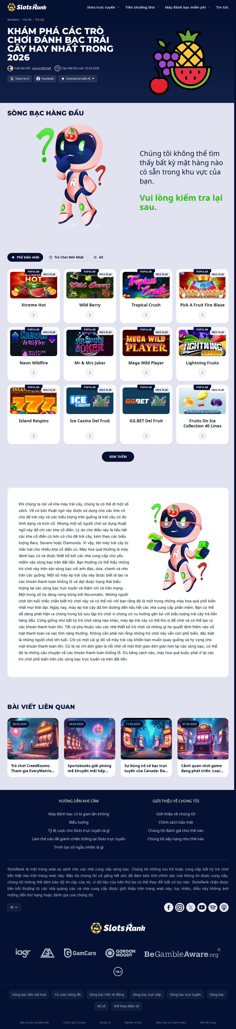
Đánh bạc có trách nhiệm (171, 1022)
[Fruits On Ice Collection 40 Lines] (202, 414)
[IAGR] (23, 953)
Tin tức (222, 7)
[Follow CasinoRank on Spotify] (213, 907)
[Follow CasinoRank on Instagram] (179, 907)
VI (11, 907)
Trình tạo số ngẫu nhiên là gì (78, 847)
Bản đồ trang (208, 1022)
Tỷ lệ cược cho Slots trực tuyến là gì (78, 830)
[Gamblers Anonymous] (47, 953)
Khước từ (105, 1022)
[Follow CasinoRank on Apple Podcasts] (224, 907)
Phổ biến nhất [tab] (28, 257)
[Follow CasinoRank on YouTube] (201, 907)
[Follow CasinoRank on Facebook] (168, 907)
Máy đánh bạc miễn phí (185, 7)
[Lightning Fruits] (202, 354)
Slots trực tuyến (101, 7)
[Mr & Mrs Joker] (90, 354)
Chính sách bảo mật (176, 822)
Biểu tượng (78, 822)
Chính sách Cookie (74, 1022)
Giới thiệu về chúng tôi (175, 813)
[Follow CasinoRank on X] (190, 907)
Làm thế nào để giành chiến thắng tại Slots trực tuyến (78, 838)
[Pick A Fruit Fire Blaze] (202, 296)
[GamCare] (80, 953)
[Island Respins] (33, 414)
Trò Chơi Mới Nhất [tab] (69, 257)
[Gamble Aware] (183, 953)
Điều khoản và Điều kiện (34, 1022)
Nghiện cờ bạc (133, 1022)
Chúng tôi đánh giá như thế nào (176, 830)
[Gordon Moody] (120, 953)
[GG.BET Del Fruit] (146, 414)
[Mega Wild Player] (146, 354)
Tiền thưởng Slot (140, 7)
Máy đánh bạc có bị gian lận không (78, 813)
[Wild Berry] (90, 296)
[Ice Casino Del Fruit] (90, 414)
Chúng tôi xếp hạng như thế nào (176, 838)
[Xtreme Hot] (33, 296)
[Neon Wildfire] (33, 354)
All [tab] (101, 257)
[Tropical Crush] (146, 296)
